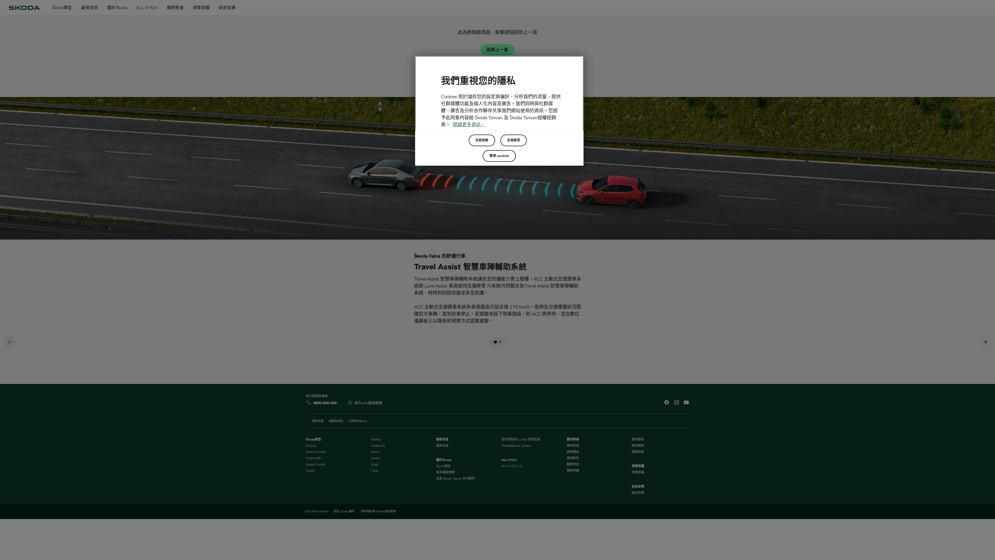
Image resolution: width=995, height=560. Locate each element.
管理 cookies (499, 156)
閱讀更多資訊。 (469, 124)
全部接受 (513, 140)
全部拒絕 (481, 140)
